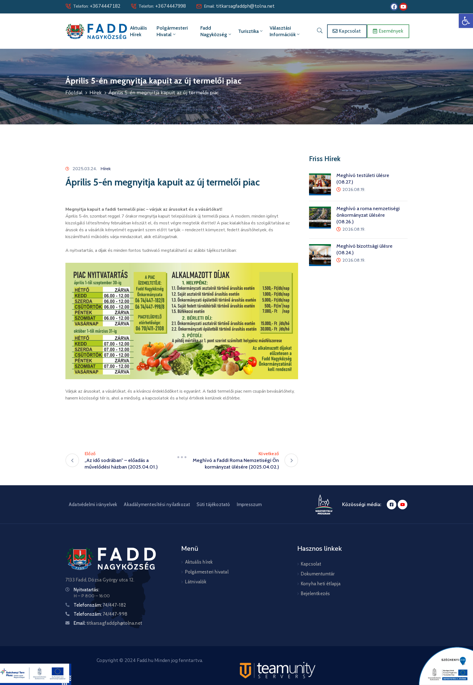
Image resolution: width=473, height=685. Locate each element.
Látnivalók (196, 581)
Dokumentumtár (318, 573)
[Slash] (182, 457)
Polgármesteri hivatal (172, 31)
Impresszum (249, 504)
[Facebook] (394, 7)
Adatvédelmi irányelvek (93, 504)
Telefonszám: (100, 605)
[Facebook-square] (391, 504)
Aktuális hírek (138, 31)
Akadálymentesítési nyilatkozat (157, 504)
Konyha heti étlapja (321, 583)
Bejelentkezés (315, 593)
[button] (466, 21)
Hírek (96, 92)
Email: (239, 6)
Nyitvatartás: (86, 589)
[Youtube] (403, 7)
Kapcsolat (311, 564)
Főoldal (74, 92)
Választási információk (283, 31)
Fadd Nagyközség (213, 31)
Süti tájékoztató (213, 504)
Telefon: (96, 6)
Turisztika (248, 31)
